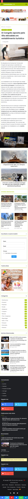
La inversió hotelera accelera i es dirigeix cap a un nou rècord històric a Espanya (18, 352)
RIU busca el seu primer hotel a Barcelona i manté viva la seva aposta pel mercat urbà (7, 223)
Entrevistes (4, 325)
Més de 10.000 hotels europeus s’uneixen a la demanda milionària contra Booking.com (14, 143)
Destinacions (5, 300)
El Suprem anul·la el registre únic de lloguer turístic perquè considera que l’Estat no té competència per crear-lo (18, 368)
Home (3, 26)
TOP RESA (3, 450)
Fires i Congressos (6, 316)
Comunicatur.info (14, 482)
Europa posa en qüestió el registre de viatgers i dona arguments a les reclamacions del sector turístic (18, 360)
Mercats (4, 313)
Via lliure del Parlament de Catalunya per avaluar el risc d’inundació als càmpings (21, 223)
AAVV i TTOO (5, 320)
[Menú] (2, 4)
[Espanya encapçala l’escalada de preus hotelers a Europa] (7, 198)
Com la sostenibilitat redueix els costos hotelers (17, 344)
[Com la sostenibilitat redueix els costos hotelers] (5, 346)
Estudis (3, 306)
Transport (4, 311)
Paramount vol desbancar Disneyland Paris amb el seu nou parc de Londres (18, 444)
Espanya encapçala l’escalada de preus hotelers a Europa (6, 205)
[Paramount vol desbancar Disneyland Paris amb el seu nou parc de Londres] (5, 444)
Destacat (4, 327)
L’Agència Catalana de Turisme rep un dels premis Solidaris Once (12, 438)
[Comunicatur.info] (9, 4)
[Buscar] (26, 4)
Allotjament (8, 26)
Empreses (4, 304)
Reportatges (5, 318)
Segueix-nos (4, 455)
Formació (9, 29)
